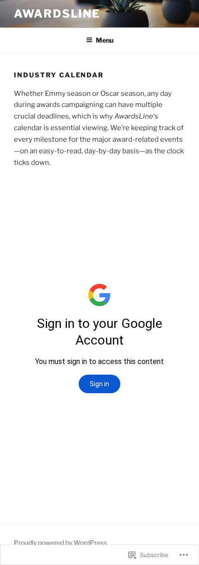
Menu (104, 40)
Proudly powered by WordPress (60, 542)
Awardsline (57, 13)
